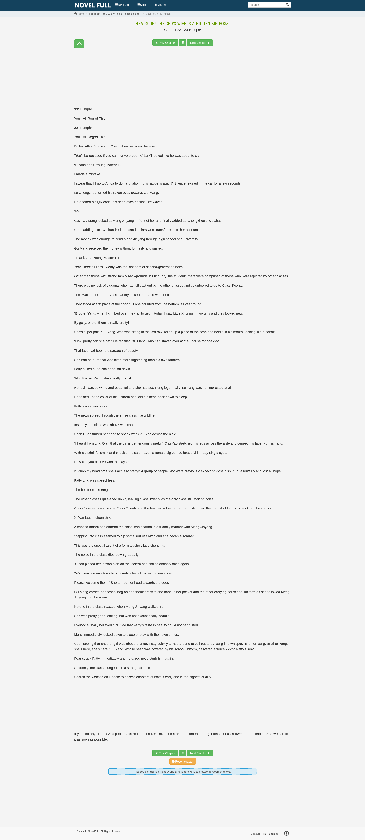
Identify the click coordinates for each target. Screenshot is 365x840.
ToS (264, 833)
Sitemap (274, 833)
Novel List (123, 4)
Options (162, 4)
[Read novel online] (92, 5)
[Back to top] (286, 834)
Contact (255, 833)
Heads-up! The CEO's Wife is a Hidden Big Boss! (182, 23)
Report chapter (184, 761)
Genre (143, 4)
